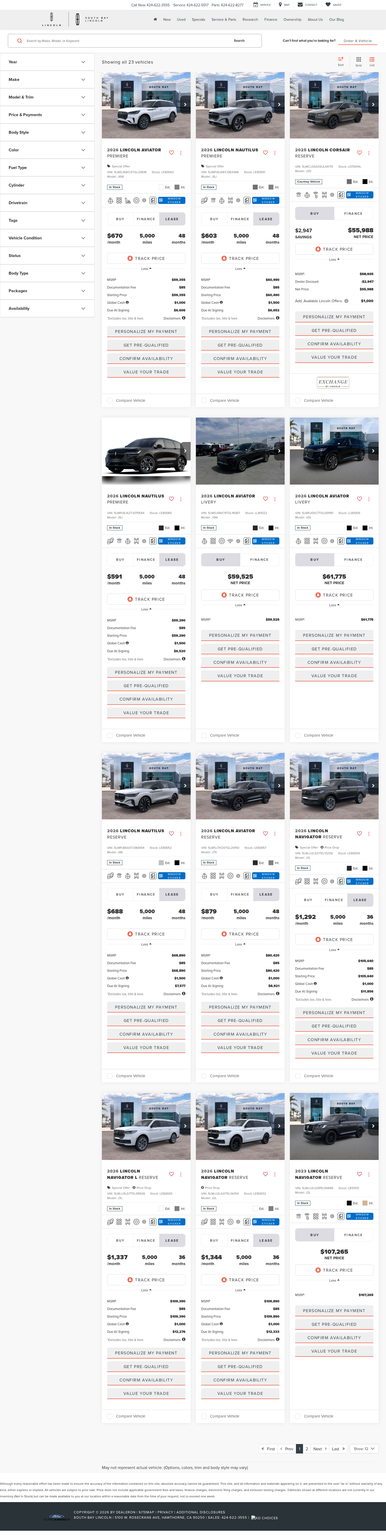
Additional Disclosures (200, 1512)
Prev (287, 1449)
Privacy (165, 1512)
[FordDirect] (56, 1517)
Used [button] (181, 19)
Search (239, 40)
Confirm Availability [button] (146, 358)
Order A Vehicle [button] (358, 40)
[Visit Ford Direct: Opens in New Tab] (265, 1517)
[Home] (155, 19)
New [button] (167, 19)
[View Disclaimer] (144, 200)
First (269, 1449)
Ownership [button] (292, 19)
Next (319, 1449)
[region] (146, 293)
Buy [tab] (120, 219)
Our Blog (336, 19)
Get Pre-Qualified (146, 345)
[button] (185, 105)
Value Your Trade (146, 372)
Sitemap (146, 1512)
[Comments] (153, 200)
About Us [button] (315, 19)
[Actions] (180, 152)
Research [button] (250, 19)
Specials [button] (198, 19)
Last (337, 1449)
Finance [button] (270, 19)
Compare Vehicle (130, 400)
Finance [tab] (146, 219)
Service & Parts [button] (224, 19)
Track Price (150, 258)
